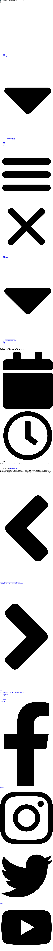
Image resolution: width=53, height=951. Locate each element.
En (3, 145)
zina (16, 468)
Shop (4, 140)
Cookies (4, 695)
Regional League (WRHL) (10, 139)
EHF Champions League (10, 138)
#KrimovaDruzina (3, 472)
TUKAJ (20, 0)
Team (4, 54)
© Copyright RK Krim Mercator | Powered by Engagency (12, 692)
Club (4, 142)
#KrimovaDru (12, 468)
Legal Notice (5, 694)
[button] (26, 200)
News (4, 55)
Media (4, 143)
